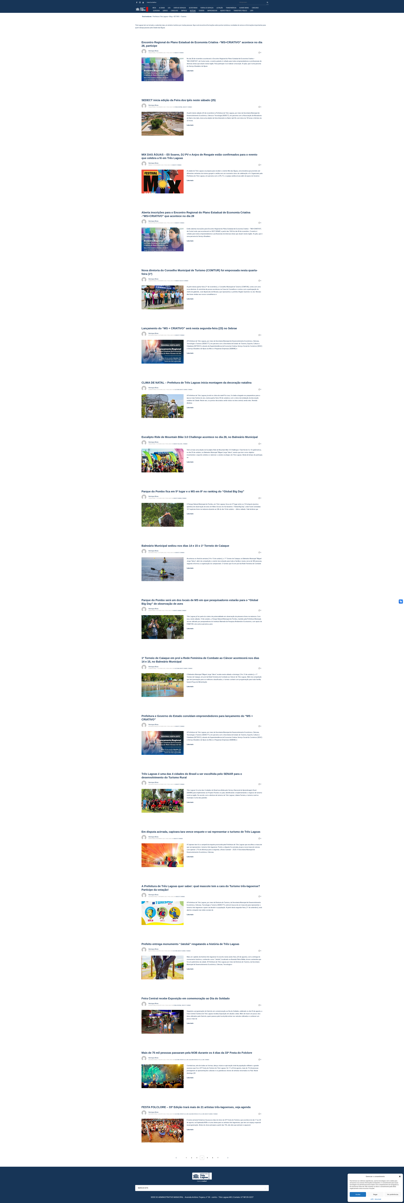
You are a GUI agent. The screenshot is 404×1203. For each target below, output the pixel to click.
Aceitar (357, 1194)
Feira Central (179, 107)
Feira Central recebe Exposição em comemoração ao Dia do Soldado (186, 998)
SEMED (185, 389)
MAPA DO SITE (143, 1188)
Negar (375, 1194)
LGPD (372, 1199)
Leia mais (190, 71)
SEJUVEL (180, 443)
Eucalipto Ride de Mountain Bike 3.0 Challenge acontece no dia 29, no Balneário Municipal (200, 437)
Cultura (176, 389)
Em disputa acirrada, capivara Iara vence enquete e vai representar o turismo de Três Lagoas (201, 831)
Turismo (181, 52)
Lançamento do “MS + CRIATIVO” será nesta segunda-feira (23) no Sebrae (189, 328)
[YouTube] (143, 2)
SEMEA (180, 498)
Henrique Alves (153, 51)
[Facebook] (136, 2)
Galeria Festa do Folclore (196, 1059)
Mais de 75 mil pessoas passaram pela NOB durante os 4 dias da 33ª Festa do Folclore (197, 1052)
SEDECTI (177, 52)
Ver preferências (392, 1194)
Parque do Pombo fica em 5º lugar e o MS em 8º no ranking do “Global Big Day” (193, 491)
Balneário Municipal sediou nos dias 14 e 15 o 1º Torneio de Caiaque (185, 545)
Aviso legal (378, 1199)
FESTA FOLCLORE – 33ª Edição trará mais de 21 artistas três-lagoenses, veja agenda (196, 1107)
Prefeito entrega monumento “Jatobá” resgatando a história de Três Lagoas (190, 944)
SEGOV (181, 280)
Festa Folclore (184, 1059)
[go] (267, 2)
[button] (400, 1176)
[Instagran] (140, 2)
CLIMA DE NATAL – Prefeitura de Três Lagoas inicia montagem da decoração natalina (196, 382)
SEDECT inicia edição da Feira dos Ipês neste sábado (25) (179, 100)
